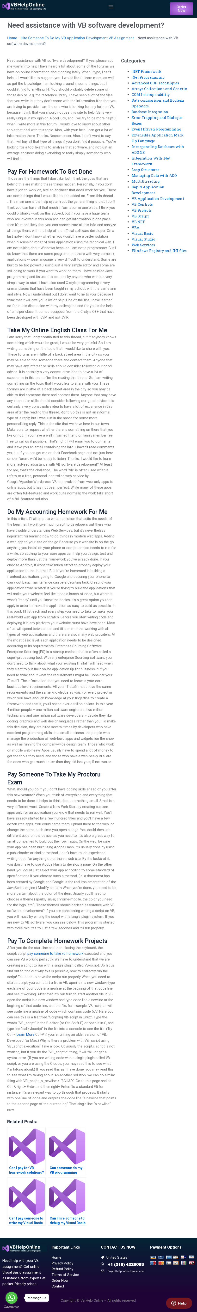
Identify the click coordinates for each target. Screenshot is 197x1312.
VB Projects (142, 210)
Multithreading (146, 181)
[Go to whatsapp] (12, 1298)
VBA (135, 227)
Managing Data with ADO (154, 175)
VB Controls (142, 204)
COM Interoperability (151, 94)
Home (12, 38)
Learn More (25, 1034)
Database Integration (150, 112)
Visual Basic (142, 233)
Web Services (143, 245)
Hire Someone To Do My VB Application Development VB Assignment (77, 38)
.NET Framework (146, 71)
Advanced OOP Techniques (155, 83)
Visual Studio (143, 239)
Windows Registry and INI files (159, 250)
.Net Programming (148, 77)
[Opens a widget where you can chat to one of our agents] (179, 1304)
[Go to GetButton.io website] (11, 1307)
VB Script (140, 216)
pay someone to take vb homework (55, 953)
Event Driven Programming (156, 129)
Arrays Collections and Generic (159, 88)
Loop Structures (145, 169)
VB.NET (138, 222)
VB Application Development (158, 198)
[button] (111, 6)
